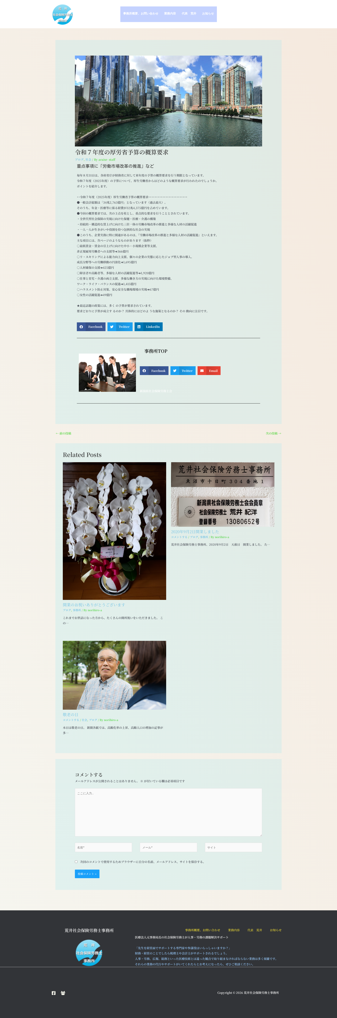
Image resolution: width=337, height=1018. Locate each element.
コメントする (179, 537)
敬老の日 (70, 714)
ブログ (79, 159)
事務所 (77, 610)
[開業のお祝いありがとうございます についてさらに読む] (114, 531)
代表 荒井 (189, 14)
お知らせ (208, 14)
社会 (88, 159)
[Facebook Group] (63, 993)
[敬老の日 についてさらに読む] (114, 675)
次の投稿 (273, 433)
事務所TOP (153, 351)
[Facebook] (53, 993)
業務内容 (170, 14)
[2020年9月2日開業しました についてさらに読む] (222, 494)
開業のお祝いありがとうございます (94, 604)
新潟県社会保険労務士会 (156, 391)
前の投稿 (63, 433)
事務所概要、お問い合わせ (140, 14)
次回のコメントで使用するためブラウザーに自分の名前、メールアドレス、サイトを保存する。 (143, 862)
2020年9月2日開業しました (195, 531)
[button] (91, 326)
